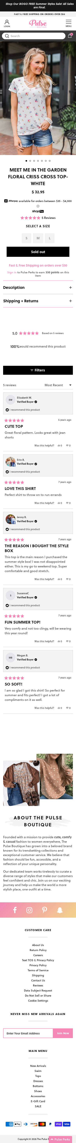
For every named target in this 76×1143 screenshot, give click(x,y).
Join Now (63, 1033)
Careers (38, 955)
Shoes (38, 1091)
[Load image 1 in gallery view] (38, 98)
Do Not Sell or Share (38, 995)
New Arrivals (38, 1066)
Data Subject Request (38, 990)
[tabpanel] (38, 98)
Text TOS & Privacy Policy (38, 960)
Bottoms (38, 1086)
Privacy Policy (38, 965)
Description (14, 287)
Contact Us (38, 980)
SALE (38, 1106)
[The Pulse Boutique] (38, 24)
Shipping (38, 975)
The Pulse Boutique (47, 1139)
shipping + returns (20, 301)
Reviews (38, 985)
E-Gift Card (38, 1101)
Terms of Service (38, 970)
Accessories (38, 1096)
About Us (38, 945)
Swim (38, 1071)
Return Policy (38, 950)
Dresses (38, 1081)
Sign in (12, 272)
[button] (38, 218)
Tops (38, 1076)
